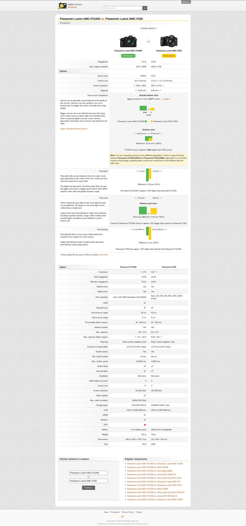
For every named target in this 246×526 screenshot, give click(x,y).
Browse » (186, 2)
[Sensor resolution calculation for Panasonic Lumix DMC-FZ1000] (134, 85)
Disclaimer (115, 512)
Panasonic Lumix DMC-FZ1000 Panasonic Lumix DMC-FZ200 (155, 464)
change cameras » (148, 28)
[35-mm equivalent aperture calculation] (135, 337)
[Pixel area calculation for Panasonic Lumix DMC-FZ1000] (135, 198)
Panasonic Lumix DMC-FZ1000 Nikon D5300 (147, 467)
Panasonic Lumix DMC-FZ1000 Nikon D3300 (147, 489)
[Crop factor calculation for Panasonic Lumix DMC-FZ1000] (141, 272)
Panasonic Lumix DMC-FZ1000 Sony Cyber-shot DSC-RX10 (154, 478)
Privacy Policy (128, 512)
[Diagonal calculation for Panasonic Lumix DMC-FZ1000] (136, 90)
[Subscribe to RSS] (122, 516)
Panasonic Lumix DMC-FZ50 (169, 51)
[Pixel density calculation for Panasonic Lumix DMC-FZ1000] (131, 229)
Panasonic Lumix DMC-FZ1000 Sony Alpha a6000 (149, 471)
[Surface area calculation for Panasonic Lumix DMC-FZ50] (161, 133)
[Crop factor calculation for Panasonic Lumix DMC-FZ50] (156, 272)
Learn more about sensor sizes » (74, 129)
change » (166, 99)
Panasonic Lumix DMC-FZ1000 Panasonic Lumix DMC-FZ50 (154, 485)
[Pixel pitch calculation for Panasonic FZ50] (161, 171)
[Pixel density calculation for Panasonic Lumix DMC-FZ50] (166, 229)
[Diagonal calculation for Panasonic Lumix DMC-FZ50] (160, 90)
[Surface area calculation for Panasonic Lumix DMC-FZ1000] (135, 133)
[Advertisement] (83, 43)
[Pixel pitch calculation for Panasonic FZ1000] (137, 171)
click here (104, 255)
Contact (139, 512)
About (106, 512)
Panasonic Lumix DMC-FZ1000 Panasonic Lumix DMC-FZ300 (155, 499)
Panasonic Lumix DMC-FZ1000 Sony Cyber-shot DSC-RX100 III (155, 492)
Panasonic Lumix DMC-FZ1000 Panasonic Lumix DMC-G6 (153, 481)
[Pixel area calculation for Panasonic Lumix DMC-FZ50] (161, 198)
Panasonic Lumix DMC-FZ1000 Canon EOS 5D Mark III (152, 496)
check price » (128, 56)
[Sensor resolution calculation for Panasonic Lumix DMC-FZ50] (163, 85)
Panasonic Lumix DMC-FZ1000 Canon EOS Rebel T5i (151, 474)
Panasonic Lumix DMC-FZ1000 (128, 51)
